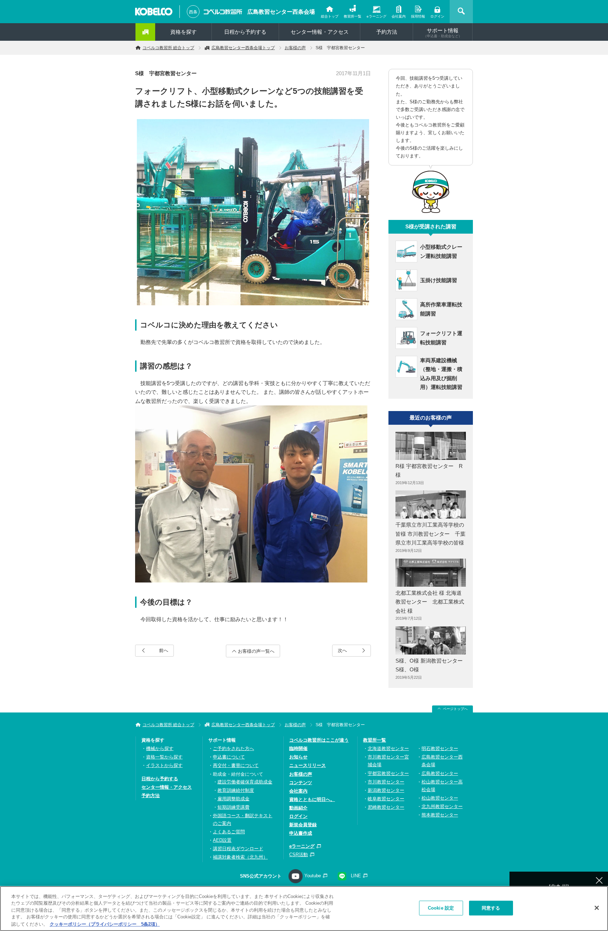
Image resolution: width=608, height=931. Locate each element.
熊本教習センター (440, 815)
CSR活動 (298, 854)
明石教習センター (440, 748)
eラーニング (376, 16)
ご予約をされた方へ (233, 748)
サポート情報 (442, 32)
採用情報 (418, 16)
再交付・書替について (236, 765)
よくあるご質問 (229, 831)
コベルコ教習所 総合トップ (168, 47)
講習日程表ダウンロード (238, 848)
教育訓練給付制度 (235, 790)
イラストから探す (164, 765)
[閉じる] (596, 908)
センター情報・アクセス (320, 32)
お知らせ (298, 757)
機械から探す (159, 748)
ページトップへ (455, 709)
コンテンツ (300, 782)
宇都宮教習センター (388, 773)
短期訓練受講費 (233, 807)
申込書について (229, 757)
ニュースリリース (307, 765)
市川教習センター (386, 781)
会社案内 (399, 16)
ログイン (437, 16)
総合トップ (329, 16)
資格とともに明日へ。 (312, 799)
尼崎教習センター (386, 807)
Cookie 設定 (441, 908)
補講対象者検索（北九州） (240, 857)
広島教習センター (440, 773)
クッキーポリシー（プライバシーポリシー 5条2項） (105, 923)
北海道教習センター (388, 748)
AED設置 (222, 840)
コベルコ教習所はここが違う (319, 740)
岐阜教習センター (386, 798)
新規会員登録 (303, 824)
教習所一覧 (352, 16)
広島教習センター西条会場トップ (243, 47)
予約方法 (386, 32)
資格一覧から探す (164, 757)
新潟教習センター (386, 790)
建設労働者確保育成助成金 (244, 781)
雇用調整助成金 (233, 798)
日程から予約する (245, 32)
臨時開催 (298, 748)
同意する (491, 908)
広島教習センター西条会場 (281, 12)
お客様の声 (295, 47)
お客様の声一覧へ (256, 651)
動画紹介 (298, 807)
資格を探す (183, 32)
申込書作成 (300, 833)
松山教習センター (440, 798)
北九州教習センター (442, 806)
